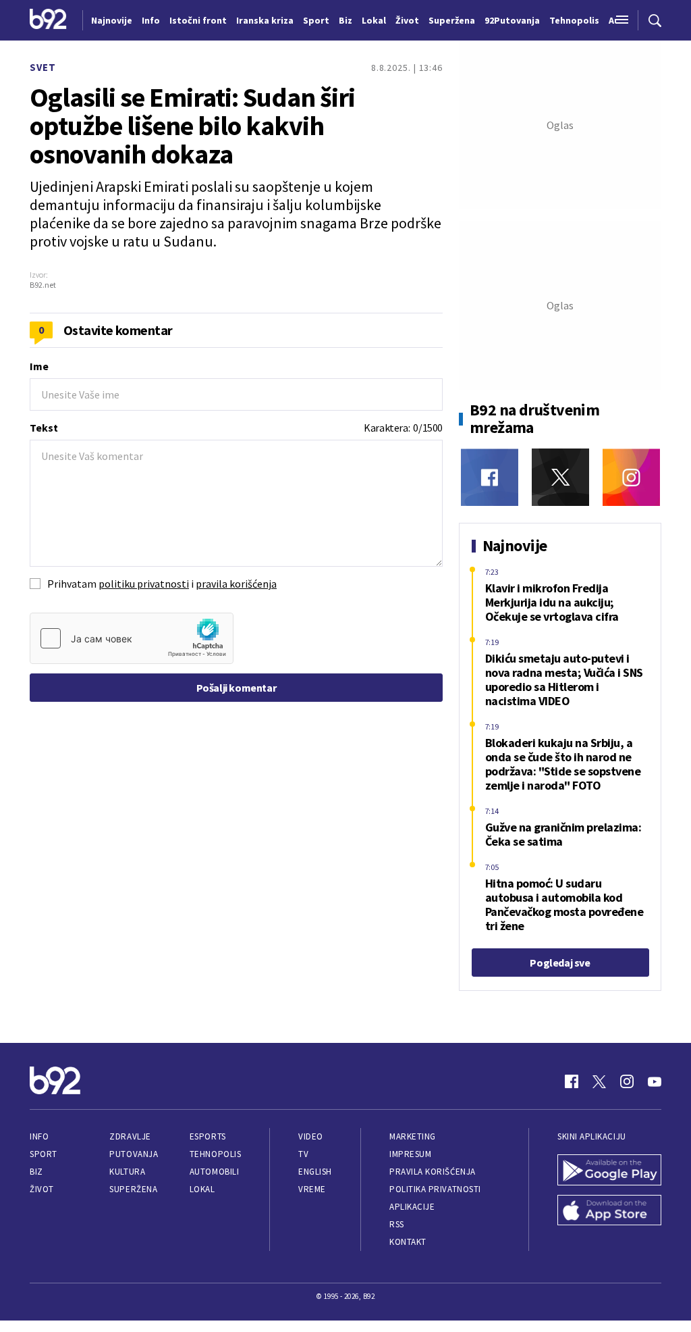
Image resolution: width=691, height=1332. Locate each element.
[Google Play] (609, 1171)
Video (310, 1136)
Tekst (44, 427)
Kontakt (407, 1242)
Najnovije (111, 20)
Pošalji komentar (236, 687)
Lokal (202, 1189)
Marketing (412, 1136)
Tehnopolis (215, 1154)
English (315, 1171)
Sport (43, 1154)
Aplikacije (412, 1206)
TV (303, 1154)
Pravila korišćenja (432, 1171)
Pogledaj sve (560, 962)
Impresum (410, 1154)
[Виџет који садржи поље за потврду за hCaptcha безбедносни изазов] (131, 638)
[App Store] (609, 1212)
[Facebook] (489, 477)
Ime (39, 366)
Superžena (133, 1189)
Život (42, 1189)
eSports (208, 1136)
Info (39, 1136)
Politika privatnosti (435, 1189)
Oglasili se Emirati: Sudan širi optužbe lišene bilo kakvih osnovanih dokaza (192, 125)
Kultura (127, 1171)
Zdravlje (129, 1136)
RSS (396, 1224)
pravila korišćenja (236, 583)
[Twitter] (560, 477)
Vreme (312, 1189)
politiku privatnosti (144, 583)
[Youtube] (654, 1081)
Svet (43, 67)
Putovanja (133, 1154)
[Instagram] (631, 477)
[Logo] (48, 20)
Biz (36, 1171)
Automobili (214, 1171)
